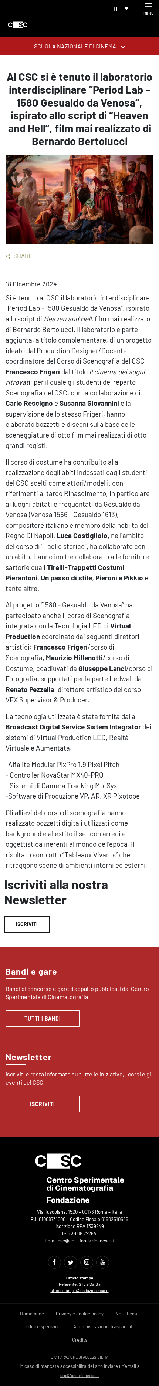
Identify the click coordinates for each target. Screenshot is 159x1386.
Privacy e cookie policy (80, 1313)
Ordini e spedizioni (42, 1326)
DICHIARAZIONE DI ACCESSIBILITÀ (79, 1357)
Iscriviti (27, 924)
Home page (32, 1313)
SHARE (22, 255)
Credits (79, 1340)
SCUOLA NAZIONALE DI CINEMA (75, 46)
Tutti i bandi (42, 1018)
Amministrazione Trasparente (104, 1326)
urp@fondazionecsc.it (79, 1375)
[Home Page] (18, 24)
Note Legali (127, 1313)
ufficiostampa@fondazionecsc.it (80, 1290)
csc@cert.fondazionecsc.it (86, 1241)
